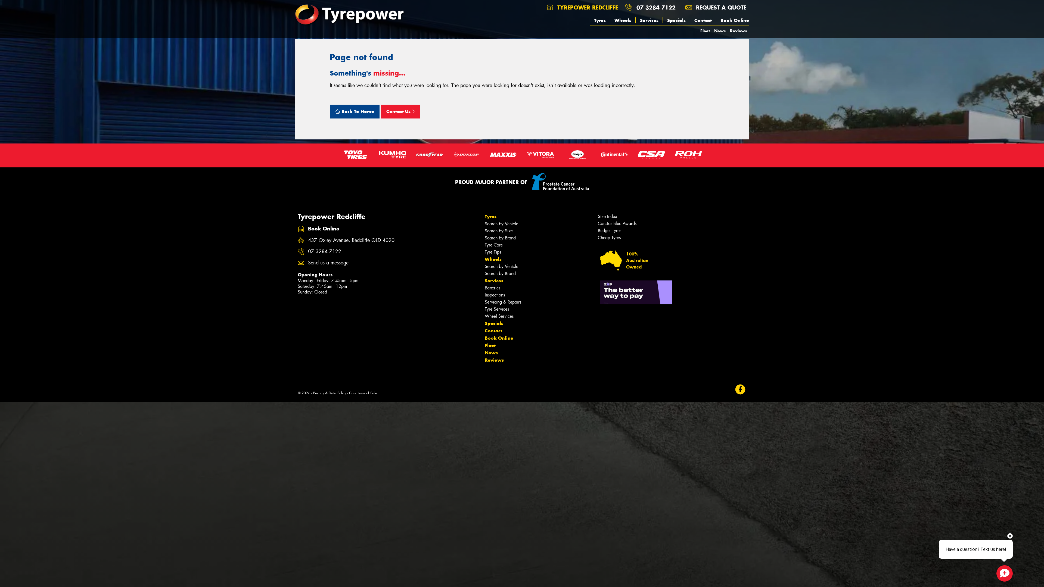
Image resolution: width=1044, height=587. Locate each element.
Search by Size (499, 231)
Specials (676, 20)
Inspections (495, 295)
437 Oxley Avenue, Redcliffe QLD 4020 (351, 240)
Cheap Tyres (609, 238)
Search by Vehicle (501, 224)
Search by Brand (500, 238)
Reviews (738, 30)
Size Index (607, 216)
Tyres (600, 20)
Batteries (492, 288)
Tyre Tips (493, 252)
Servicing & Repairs (503, 302)
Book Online (734, 20)
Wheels (622, 20)
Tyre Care (494, 245)
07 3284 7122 (656, 7)
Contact (703, 20)
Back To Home (357, 111)
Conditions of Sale (363, 393)
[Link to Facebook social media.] (740, 390)
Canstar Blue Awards (617, 223)
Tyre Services (497, 309)
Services (649, 20)
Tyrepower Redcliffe (586, 7)
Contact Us (399, 111)
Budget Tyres (609, 230)
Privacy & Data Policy (329, 393)
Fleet (705, 30)
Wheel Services (499, 316)
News (720, 30)
